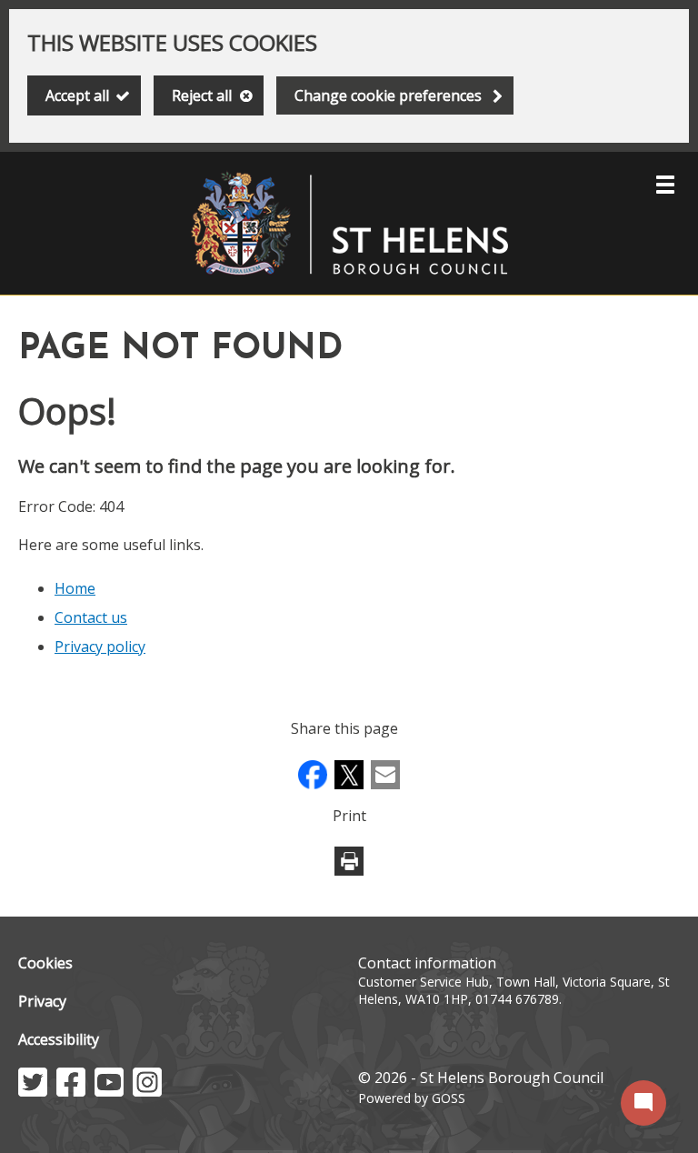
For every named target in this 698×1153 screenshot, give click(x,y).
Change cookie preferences (388, 95)
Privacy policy (100, 647)
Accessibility (58, 1039)
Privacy (42, 1001)
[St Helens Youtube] (109, 1091)
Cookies (45, 963)
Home (75, 588)
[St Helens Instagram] (147, 1091)
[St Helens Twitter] (32, 1091)
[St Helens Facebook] (70, 1091)
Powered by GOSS (411, 1098)
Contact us (91, 617)
